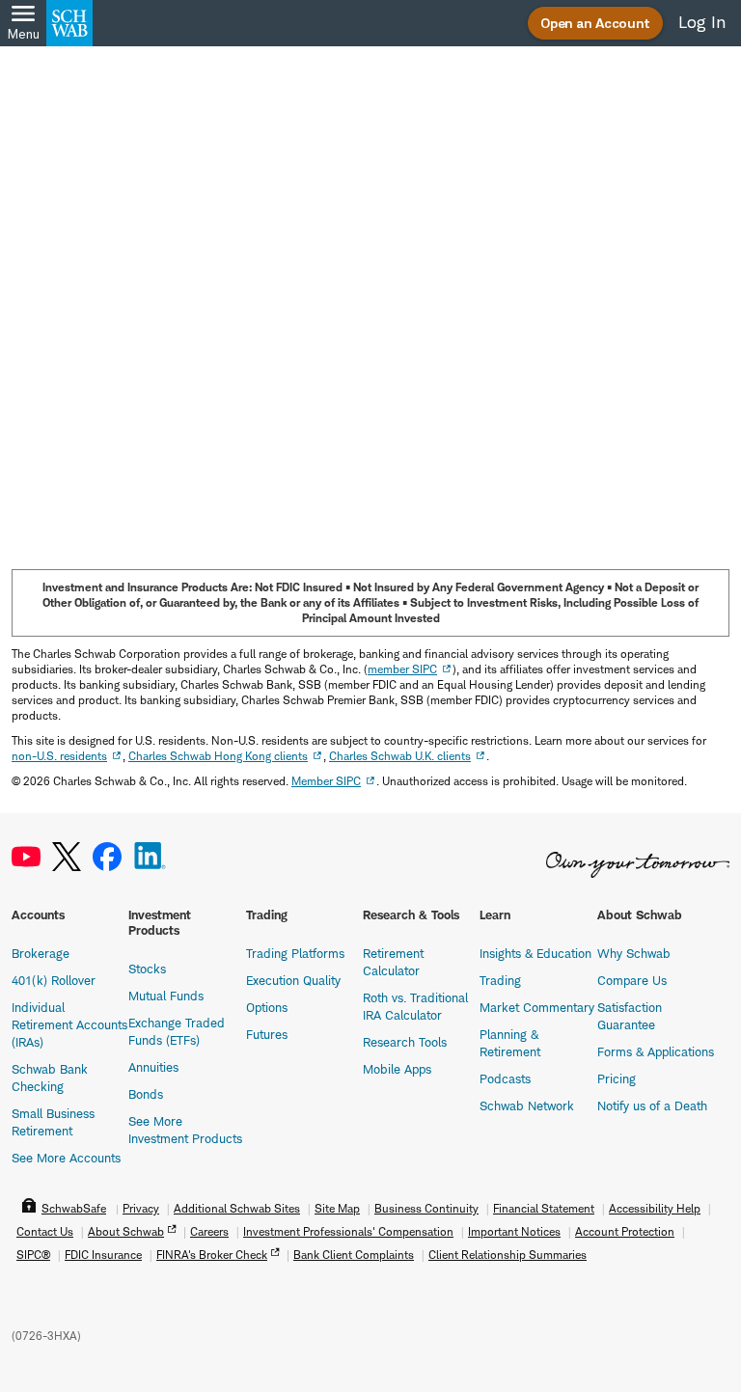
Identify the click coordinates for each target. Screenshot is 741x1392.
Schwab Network (527, 1105)
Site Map (337, 1208)
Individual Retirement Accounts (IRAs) (69, 1024)
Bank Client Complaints (353, 1254)
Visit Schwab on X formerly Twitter (66, 857)
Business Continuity (426, 1208)
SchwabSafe (73, 1208)
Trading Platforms (295, 953)
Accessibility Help (654, 1208)
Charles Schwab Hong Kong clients (218, 756)
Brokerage (40, 953)
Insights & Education (535, 953)
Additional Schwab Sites (237, 1208)
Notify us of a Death (652, 1105)
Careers (209, 1231)
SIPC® (33, 1254)
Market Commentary (537, 1007)
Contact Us (44, 1231)
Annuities (153, 1067)
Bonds (145, 1094)
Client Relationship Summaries (507, 1254)
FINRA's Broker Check (211, 1254)
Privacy (141, 1208)
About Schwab (126, 1231)
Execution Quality (293, 980)
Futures (267, 1034)
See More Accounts (66, 1157)
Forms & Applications (655, 1051)
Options (267, 1007)
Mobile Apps (397, 1069)
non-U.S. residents (59, 756)
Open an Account (595, 22)
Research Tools (405, 1042)
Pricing (616, 1078)
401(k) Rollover (54, 980)
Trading (500, 980)
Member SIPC (326, 781)
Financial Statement (543, 1208)
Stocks (147, 968)
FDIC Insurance (103, 1254)
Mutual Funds (166, 995)
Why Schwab (634, 953)
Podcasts (505, 1078)
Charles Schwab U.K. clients (400, 756)
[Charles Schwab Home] (69, 23)
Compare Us (632, 980)
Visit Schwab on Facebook (107, 857)
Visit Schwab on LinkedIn (150, 857)
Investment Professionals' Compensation (348, 1231)
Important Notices (514, 1231)
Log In (702, 22)
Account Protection (624, 1231)
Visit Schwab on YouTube (26, 857)
